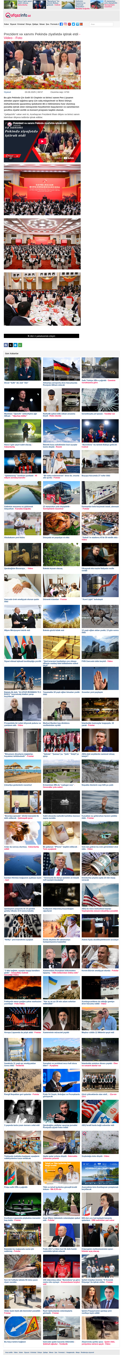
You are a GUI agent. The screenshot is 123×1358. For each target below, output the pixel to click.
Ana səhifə (9, 1352)
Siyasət (13, 24)
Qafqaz (35, 24)
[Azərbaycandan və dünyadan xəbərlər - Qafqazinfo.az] (17, 15)
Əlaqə (78, 1352)
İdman (42, 24)
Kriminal (21, 24)
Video (16, 1352)
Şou (47, 24)
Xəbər (6, 24)
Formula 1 (54, 24)
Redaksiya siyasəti (87, 1352)
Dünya (28, 24)
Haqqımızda (70, 1352)
